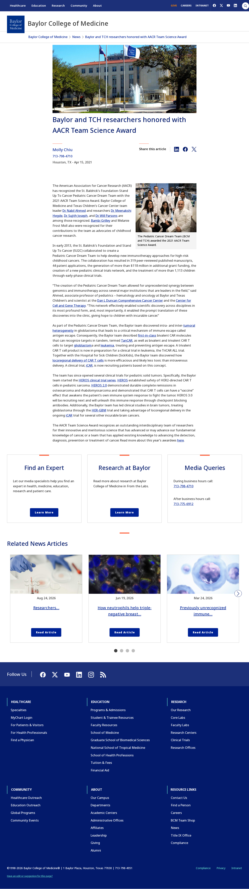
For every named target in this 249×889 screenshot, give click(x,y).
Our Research (181, 710)
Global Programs (23, 813)
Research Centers (183, 732)
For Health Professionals (29, 732)
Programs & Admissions (108, 710)
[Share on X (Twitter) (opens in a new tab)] (194, 149)
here (180, 440)
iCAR (89, 365)
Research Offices (183, 747)
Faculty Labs (180, 725)
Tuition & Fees (101, 762)
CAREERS (186, 5)
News (76, 37)
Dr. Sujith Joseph (76, 216)
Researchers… (46, 607)
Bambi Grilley (100, 220)
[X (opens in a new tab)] (221, 5)
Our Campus (100, 798)
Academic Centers (104, 813)
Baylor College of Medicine (48, 37)
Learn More (44, 512)
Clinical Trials (180, 740)
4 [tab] (133, 651)
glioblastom (83, 345)
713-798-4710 (62, 156)
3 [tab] (127, 651)
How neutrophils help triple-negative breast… (125, 611)
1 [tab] (116, 651)
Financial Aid (100, 770)
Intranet (236, 868)
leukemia (107, 345)
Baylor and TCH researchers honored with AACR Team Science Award (136, 37)
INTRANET (202, 5)
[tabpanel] (46, 599)
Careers (176, 813)
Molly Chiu (63, 149)
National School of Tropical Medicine (118, 747)
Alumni (96, 850)
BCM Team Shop (183, 820)
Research (58, 5)
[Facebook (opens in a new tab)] (214, 5)
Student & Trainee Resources (112, 717)
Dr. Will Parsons (106, 216)
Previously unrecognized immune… (203, 611)
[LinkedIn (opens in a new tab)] (235, 5)
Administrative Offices (107, 820)
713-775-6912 (183, 504)
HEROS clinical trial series (97, 380)
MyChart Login (21, 717)
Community (79, 5)
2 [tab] (122, 651)
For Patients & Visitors (27, 725)
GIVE (174, 5)
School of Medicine (105, 732)
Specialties (18, 710)
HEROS (122, 380)
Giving (95, 843)
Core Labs (178, 717)
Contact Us (179, 798)
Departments (100, 805)
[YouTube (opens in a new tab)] (228, 5)
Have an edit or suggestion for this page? (30, 876)
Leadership (99, 835)
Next (238, 593)
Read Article (46, 632)
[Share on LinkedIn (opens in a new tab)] (176, 149)
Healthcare (18, 5)
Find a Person (181, 805)
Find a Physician (22, 740)
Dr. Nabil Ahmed (74, 210)
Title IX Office (181, 835)
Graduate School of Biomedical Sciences (120, 740)
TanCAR (126, 340)
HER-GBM (99, 410)
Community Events (25, 820)
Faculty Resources (104, 725)
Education (39, 5)
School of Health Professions (112, 755)
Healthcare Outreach (26, 798)
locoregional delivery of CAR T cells (78, 360)
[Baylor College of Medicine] (16, 24)
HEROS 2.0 (99, 385)
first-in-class (147, 335)
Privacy (221, 868)
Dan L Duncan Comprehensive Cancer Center (130, 300)
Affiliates (97, 828)
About (97, 5)
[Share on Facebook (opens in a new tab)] (185, 149)
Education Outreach (25, 805)
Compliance (179, 843)
